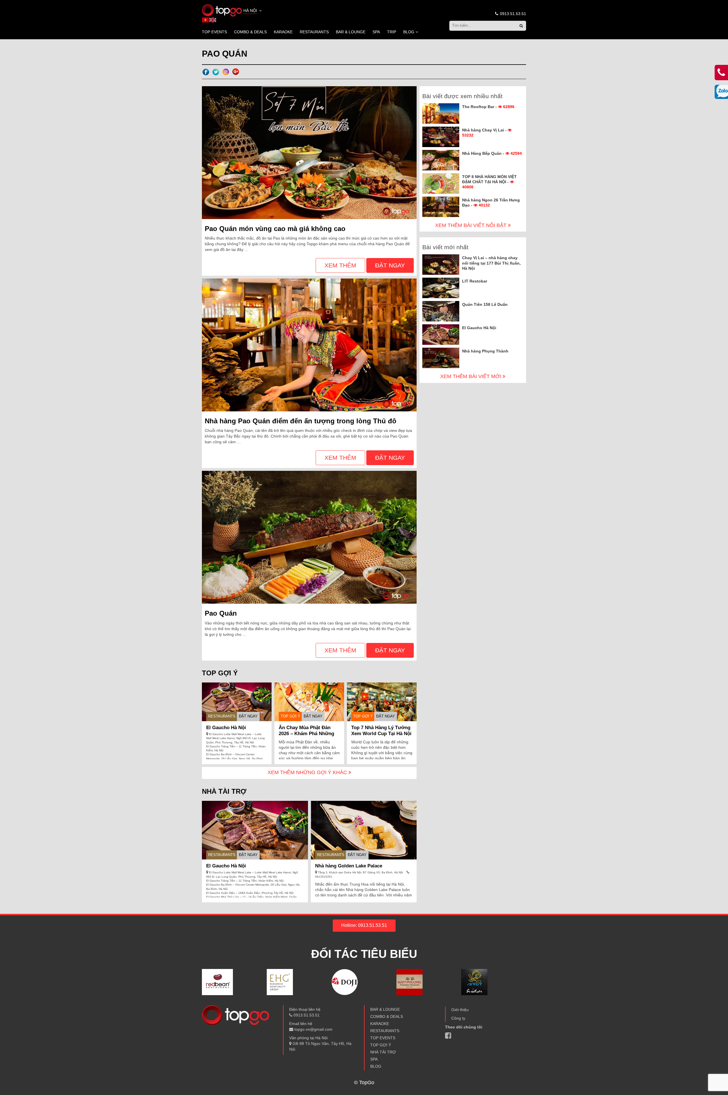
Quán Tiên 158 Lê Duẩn (485, 304)
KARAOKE (283, 32)
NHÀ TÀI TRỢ (383, 1052)
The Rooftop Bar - (488, 106)
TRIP (391, 32)
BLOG (408, 32)
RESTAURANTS (314, 32)
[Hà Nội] (222, 10)
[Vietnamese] (205, 19)
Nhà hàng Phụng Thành (485, 351)
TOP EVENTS (214, 32)
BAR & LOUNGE (350, 32)
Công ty (458, 1018)
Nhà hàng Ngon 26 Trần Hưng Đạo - (491, 202)
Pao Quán (221, 613)
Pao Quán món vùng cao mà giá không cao (275, 228)
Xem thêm (340, 265)
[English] (213, 19)
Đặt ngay (390, 265)
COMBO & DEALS (250, 32)
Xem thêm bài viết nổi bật (471, 225)
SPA (376, 32)
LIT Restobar (474, 281)
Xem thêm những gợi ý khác (308, 772)
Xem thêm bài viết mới (471, 376)
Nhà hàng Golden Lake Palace (348, 866)
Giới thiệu (460, 1009)
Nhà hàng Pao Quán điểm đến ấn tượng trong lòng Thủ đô (300, 421)
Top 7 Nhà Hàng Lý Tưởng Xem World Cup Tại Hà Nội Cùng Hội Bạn (381, 733)
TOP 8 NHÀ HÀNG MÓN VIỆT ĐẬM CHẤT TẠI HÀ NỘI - (489, 181)
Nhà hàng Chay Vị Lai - (485, 132)
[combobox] (253, 11)
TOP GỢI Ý (290, 716)
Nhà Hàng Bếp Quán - (492, 153)
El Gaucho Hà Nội (226, 727)
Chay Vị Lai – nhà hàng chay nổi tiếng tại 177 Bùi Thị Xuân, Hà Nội (491, 262)
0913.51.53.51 (512, 13)
